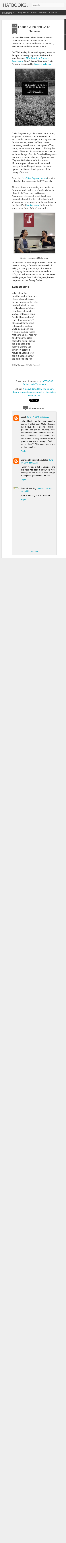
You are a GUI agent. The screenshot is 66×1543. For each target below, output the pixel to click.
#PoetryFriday (29, 388)
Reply (23, 451)
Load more (34, 551)
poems (32, 391)
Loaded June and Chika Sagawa (34, 28)
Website (43, 12)
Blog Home (23, 12)
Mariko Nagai (33, 204)
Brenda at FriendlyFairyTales (34, 459)
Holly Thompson (45, 388)
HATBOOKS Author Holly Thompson (38, 383)
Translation (50, 391)
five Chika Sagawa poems (34, 178)
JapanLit (24, 391)
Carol (23, 416)
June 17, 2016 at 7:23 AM (38, 416)
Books (34, 12)
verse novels (34, 394)
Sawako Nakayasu (43, 64)
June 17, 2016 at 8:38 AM (37, 461)
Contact (53, 12)
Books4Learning (28, 488)
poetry (40, 391)
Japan (16, 391)
